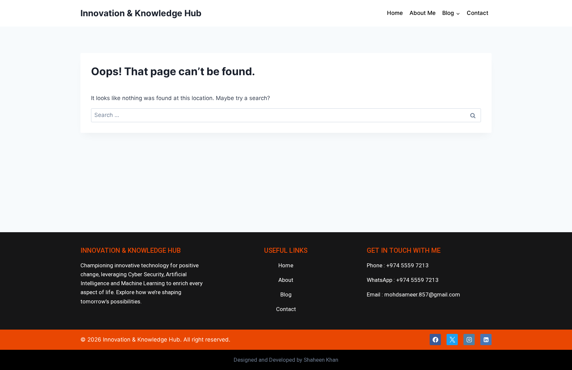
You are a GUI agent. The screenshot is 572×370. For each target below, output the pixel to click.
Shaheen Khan (321, 359)
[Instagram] (469, 339)
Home (395, 13)
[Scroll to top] (558, 356)
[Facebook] (435, 339)
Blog (286, 294)
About (285, 280)
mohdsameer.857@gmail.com (422, 294)
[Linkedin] (486, 339)
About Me (422, 13)
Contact (477, 13)
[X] (452, 339)
